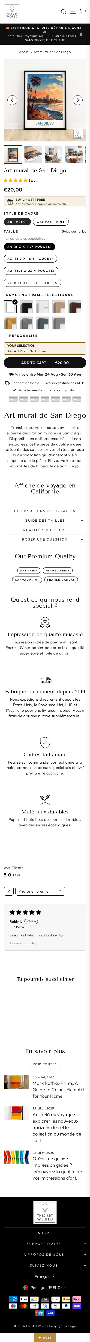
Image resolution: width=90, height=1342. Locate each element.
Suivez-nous (44, 1265)
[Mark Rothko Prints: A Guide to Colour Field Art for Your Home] (16, 1082)
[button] (16, 180)
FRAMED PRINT (57, 570)
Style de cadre (21, 213)
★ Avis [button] (45, 1337)
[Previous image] (12, 100)
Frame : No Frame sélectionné (38, 295)
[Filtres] (9, 891)
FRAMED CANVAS (61, 579)
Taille (11, 231)
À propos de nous (44, 1254)
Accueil (24, 52)
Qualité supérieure (45, 530)
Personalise (23, 336)
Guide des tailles (74, 231)
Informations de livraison (45, 511)
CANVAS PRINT (27, 579)
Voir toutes (45, 1064)
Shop (43, 1233)
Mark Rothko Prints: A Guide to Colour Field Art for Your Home (58, 1089)
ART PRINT (29, 570)
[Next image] (78, 100)
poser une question (45, 539)
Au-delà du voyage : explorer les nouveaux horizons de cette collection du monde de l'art (57, 1127)
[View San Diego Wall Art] (13, 154)
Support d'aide (44, 1244)
